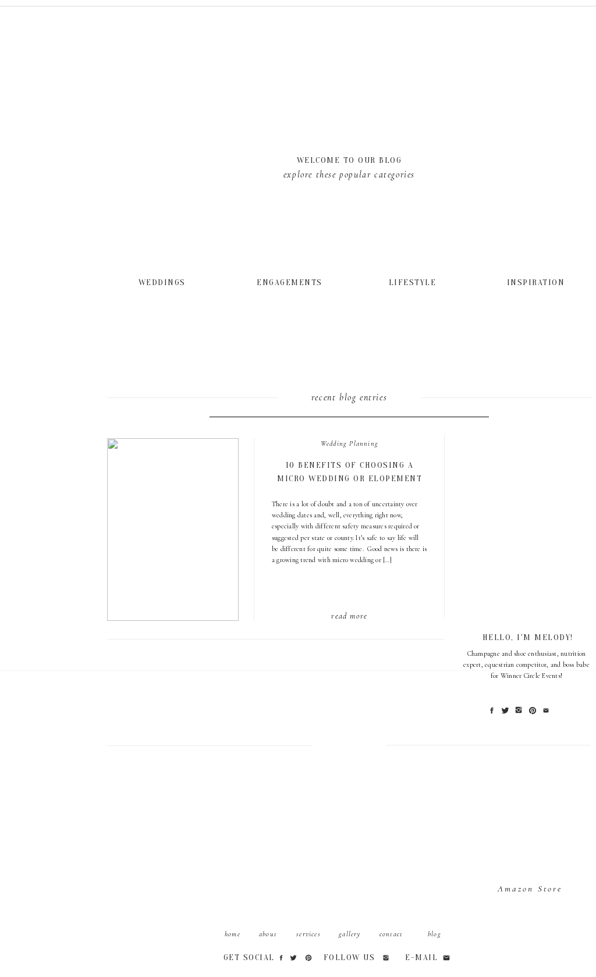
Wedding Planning (349, 443)
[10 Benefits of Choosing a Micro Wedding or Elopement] (163, 282)
